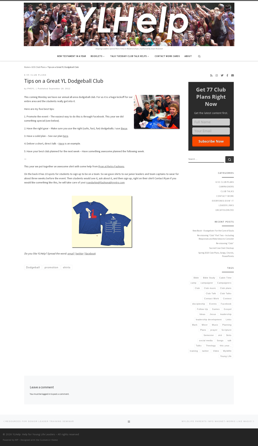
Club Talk (211, 293)
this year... (226, 345)
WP (16, 440)
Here (61, 143)
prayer (214, 330)
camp (193, 283)
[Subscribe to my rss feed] (211, 75)
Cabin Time (225, 278)
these (124, 128)
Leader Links (226, 205)
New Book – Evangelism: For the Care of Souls (213, 230)
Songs (220, 340)
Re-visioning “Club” (225, 243)
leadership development (209, 319)
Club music (210, 288)
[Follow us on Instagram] (217, 75)
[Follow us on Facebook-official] (227, 75)
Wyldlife (227, 351)
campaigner (207, 283)
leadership (226, 314)
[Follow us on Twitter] (222, 75)
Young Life (226, 356)
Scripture (227, 330)
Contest (227, 298)
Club (197, 288)
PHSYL (31, 89)
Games (216, 309)
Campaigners (226, 186)
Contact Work (225, 196)
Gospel (228, 309)
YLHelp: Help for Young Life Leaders (34, 434)
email (70, 253)
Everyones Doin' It (223, 200)
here (65, 136)
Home (27, 67)
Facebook (226, 304)
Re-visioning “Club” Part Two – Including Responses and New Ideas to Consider (215, 237)
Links (229, 319)
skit (220, 335)
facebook (90, 253)
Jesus (213, 314)
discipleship (198, 304)
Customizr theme (49, 440)
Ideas (202, 314)
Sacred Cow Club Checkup (221, 248)
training (194, 351)
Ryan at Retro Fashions (111, 166)
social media (206, 340)
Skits (229, 335)
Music (215, 325)
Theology (211, 345)
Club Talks (227, 191)
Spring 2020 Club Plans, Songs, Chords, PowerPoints (216, 254)
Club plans (226, 288)
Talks (199, 345)
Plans (203, 330)
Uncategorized (225, 210)
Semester (209, 335)
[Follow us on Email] (232, 75)
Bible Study (209, 278)
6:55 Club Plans (39, 67)
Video (216, 351)
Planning (227, 325)
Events (213, 304)
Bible (196, 278)
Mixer (205, 325)
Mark (195, 325)
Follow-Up (202, 309)
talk (230, 340)
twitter (79, 253)
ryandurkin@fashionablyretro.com (105, 182)
